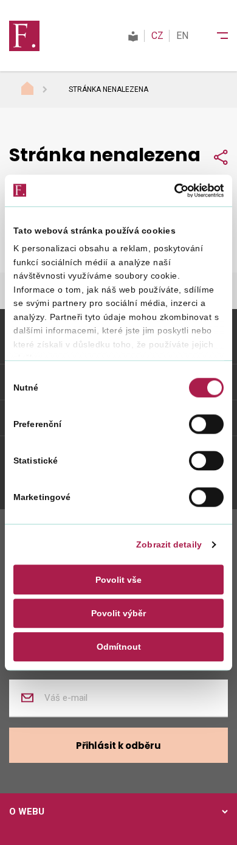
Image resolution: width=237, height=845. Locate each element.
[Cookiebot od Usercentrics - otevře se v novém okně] (171, 190)
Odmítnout (119, 647)
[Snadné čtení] (133, 35)
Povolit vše (118, 580)
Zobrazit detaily (169, 545)
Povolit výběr (118, 613)
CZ (157, 35)
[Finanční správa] (24, 35)
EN (182, 35)
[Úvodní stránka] (39, 90)
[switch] (206, 424)
